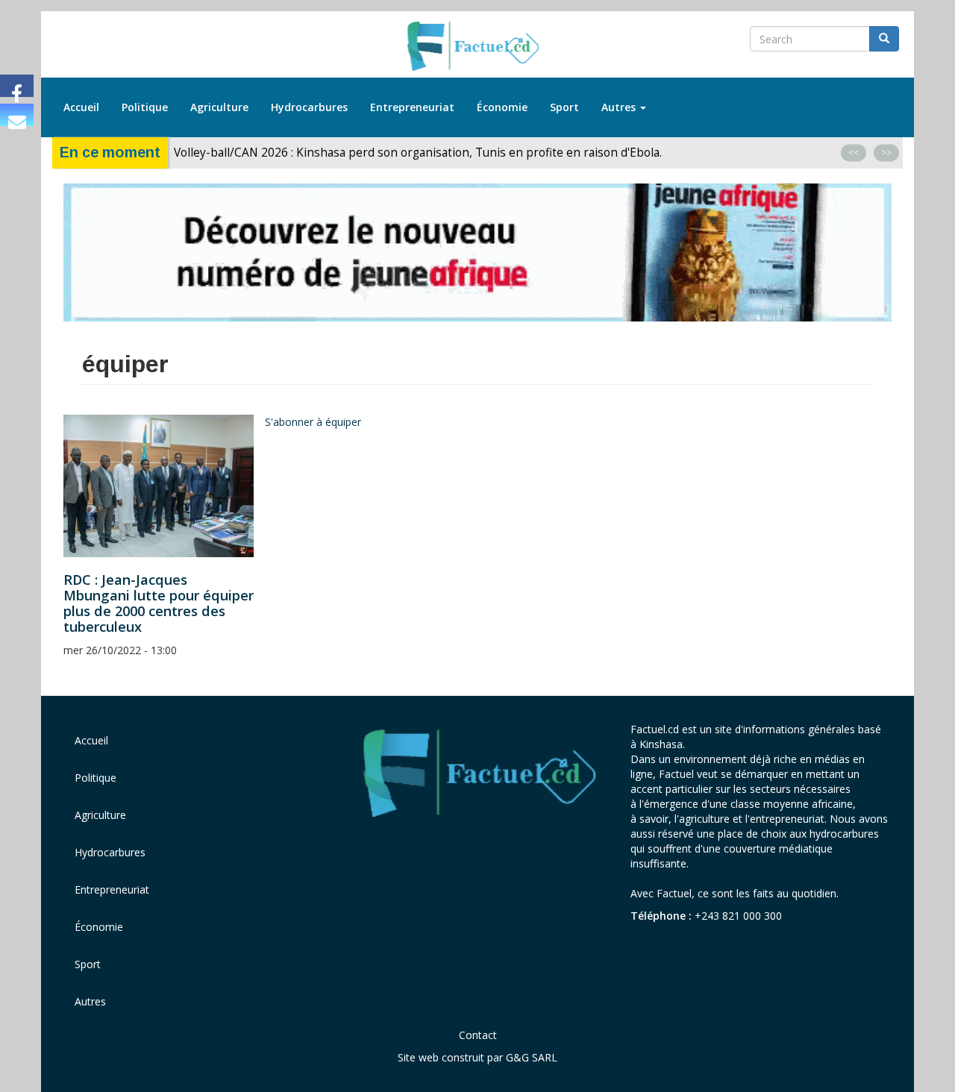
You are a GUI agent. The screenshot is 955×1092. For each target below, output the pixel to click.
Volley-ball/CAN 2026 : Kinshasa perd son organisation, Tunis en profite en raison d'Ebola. (418, 152)
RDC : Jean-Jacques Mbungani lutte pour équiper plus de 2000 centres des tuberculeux (158, 603)
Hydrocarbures (309, 107)
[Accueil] (477, 47)
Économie (502, 107)
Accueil (81, 107)
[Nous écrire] (17, 115)
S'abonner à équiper (313, 422)
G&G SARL (531, 1057)
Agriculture (219, 107)
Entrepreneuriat (412, 107)
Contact (478, 1035)
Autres (620, 107)
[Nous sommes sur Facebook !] (17, 86)
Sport (564, 107)
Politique (145, 107)
